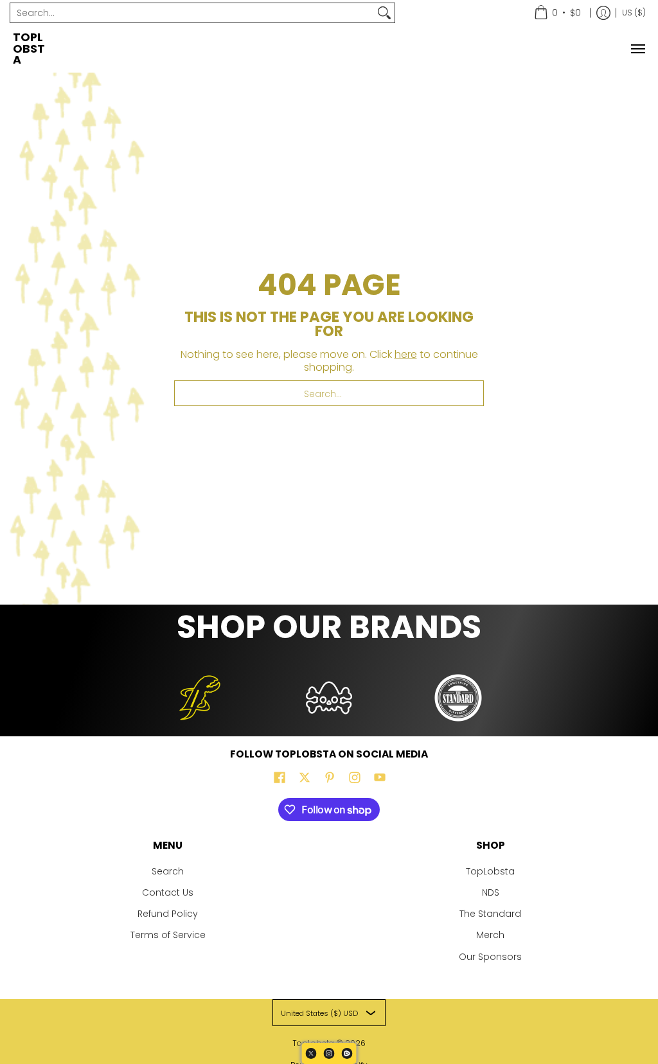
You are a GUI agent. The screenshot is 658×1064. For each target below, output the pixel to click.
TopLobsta (29, 48)
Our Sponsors (490, 956)
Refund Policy (168, 913)
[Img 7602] (329, 698)
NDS (490, 892)
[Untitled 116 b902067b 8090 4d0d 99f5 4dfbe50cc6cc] (200, 698)
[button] (280, 778)
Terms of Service (168, 934)
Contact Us (167, 892)
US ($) (634, 12)
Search (168, 871)
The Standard (490, 913)
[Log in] (603, 13)
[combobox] (192, 12)
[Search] (384, 12)
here (406, 354)
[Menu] (637, 49)
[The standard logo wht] (458, 697)
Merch (490, 934)
